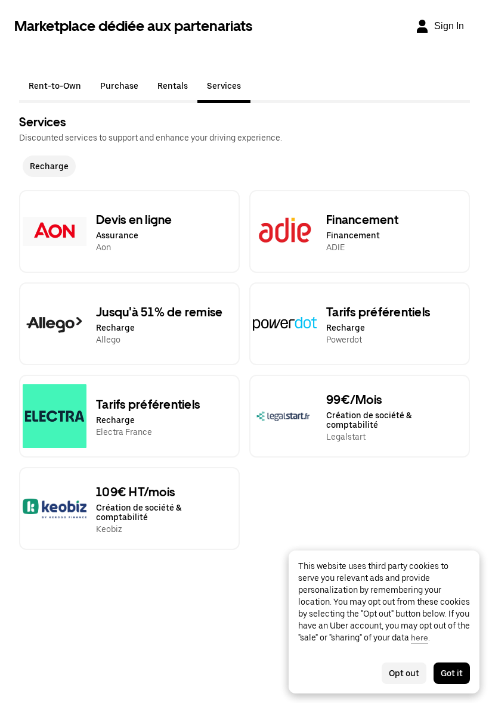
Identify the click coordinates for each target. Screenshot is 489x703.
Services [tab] (224, 86)
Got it (452, 673)
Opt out (404, 673)
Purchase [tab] (119, 86)
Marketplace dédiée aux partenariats (133, 26)
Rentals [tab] (172, 86)
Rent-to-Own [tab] (55, 86)
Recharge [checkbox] (49, 166)
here (419, 637)
